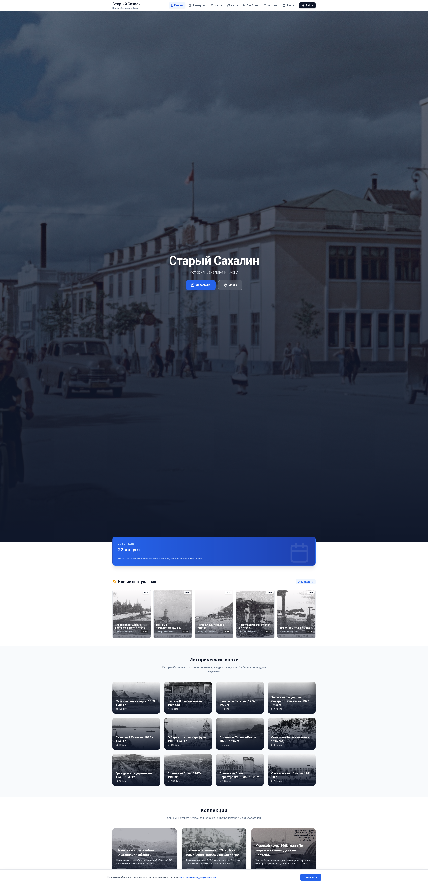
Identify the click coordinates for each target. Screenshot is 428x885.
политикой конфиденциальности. (197, 877)
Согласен (310, 877)
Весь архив (304, 581)
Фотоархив (203, 285)
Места (232, 285)
